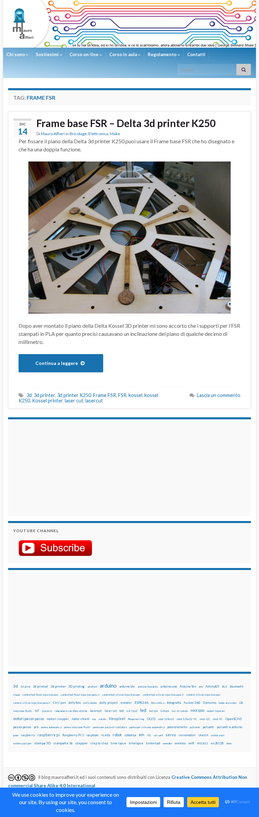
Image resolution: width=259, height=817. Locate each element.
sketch (203, 735)
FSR (122, 395)
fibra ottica (157, 702)
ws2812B (217, 743)
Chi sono (16, 54)
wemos (180, 743)
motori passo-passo (28, 718)
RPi (141, 735)
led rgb (153, 711)
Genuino (209, 702)
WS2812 (202, 743)
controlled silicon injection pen (121, 694)
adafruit (92, 686)
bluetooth (236, 686)
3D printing (76, 686)
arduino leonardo (148, 686)
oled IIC (218, 719)
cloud (16, 694)
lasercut (94, 400)
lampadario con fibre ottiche (71, 711)
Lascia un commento (218, 395)
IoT (37, 711)
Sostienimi (48, 54)
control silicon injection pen (203, 694)
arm (201, 686)
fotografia (174, 702)
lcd (121, 711)
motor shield (80, 719)
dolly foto (74, 702)
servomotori (187, 735)
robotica (130, 735)
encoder (126, 702)
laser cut (74, 400)
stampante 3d (63, 743)
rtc (149, 735)
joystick (47, 711)
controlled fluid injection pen (40, 694)
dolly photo (90, 702)
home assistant (227, 702)
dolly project (108, 702)
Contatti (196, 54)
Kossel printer (47, 400)
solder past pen (22, 743)
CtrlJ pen (59, 702)
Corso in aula (123, 54)
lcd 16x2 (132, 711)
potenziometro (177, 727)
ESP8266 (141, 702)
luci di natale (180, 711)
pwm (15, 735)
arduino (108, 686)
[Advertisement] (55, 466)
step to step (99, 743)
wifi (191, 743)
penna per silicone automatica (147, 727)
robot (117, 735)
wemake (167, 743)
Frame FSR (104, 395)
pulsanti (208, 727)
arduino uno (169, 686)
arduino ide (127, 686)
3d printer (44, 395)
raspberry (28, 735)
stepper (81, 743)
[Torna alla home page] (129, 24)
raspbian (92, 735)
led (143, 710)
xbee (229, 743)
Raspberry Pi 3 (73, 735)
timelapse (136, 743)
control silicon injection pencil (31, 702)
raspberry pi (48, 735)
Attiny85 (212, 686)
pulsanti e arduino (229, 727)
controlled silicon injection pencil (163, 694)
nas (94, 719)
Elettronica (98, 133)
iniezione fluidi (22, 711)
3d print (25, 686)
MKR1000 (197, 711)
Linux (165, 711)
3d (29, 395)
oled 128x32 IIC (187, 719)
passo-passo (22, 727)
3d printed (40, 686)
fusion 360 (192, 702)
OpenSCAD (233, 719)
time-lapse (118, 743)
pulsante (195, 727)
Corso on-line (84, 54)
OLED (151, 719)
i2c (241, 702)
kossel (135, 395)
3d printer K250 (74, 395)
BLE (224, 686)
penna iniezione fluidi (77, 727)
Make (115, 133)
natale (102, 719)
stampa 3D (42, 743)
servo (171, 735)
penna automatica (51, 727)
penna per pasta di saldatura (110, 727)
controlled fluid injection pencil (80, 694)
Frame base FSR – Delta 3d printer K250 (125, 123)
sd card (158, 735)
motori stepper (58, 719)
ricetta (105, 735)
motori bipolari (216, 711)
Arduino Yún (188, 686)
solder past (217, 735)
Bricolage (78, 133)
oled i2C (205, 719)
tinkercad (153, 743)
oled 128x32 (166, 719)
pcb (36, 727)
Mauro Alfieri (53, 133)
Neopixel (117, 718)
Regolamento (162, 54)
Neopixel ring (136, 719)
